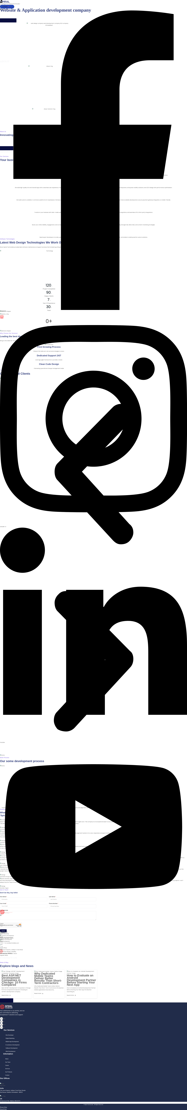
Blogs (1, 947)
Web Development (5, 941)
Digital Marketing (4, 933)
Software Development (6, 939)
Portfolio (2, 945)
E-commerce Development (7, 935)
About (6, 1058)
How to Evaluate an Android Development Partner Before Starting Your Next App (81, 980)
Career (2, 923)
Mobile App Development (6, 937)
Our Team (7, 1062)
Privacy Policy (3, 1107)
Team (1, 925)
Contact (2, 948)
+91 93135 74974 (12, 953)
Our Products (3, 943)
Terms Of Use (3, 1109)
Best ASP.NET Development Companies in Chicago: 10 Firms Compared (14, 980)
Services (7, 1068)
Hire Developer (4, 932)
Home (1, 917)
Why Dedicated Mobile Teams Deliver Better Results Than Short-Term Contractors (48, 978)
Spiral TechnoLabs (89, 1104)
